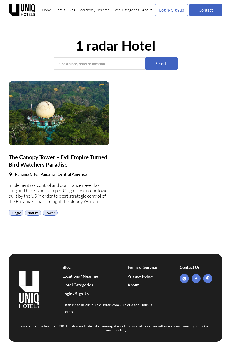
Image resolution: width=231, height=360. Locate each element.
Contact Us (190, 267)
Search (161, 63)
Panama (47, 174)
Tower (50, 212)
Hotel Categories (126, 10)
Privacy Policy (140, 276)
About (147, 10)
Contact (206, 9)
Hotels (60, 10)
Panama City (26, 174)
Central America (72, 174)
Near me (102, 10)
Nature (33, 212)
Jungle (16, 212)
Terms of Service (142, 267)
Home (47, 10)
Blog (71, 10)
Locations (86, 10)
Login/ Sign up (171, 9)
